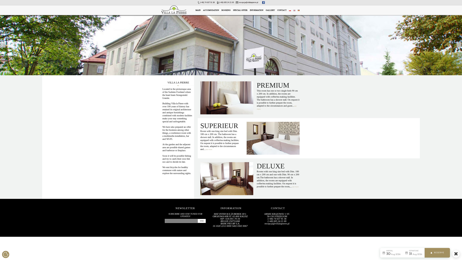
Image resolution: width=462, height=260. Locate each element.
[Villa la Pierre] (174, 10)
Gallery (270, 10)
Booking (226, 10)
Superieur (219, 126)
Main (198, 10)
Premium (273, 85)
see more (208, 149)
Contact (282, 10)
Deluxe (271, 166)
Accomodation (211, 10)
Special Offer (240, 10)
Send (202, 221)
